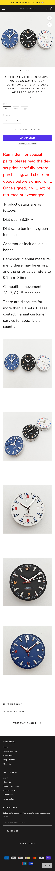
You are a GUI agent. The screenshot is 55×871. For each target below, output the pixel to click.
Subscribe (13, 831)
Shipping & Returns (14, 712)
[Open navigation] (3, 9)
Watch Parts (8, 755)
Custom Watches (10, 751)
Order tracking (8, 795)
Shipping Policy (12, 704)
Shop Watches (9, 760)
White (6, 109)
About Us (7, 764)
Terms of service (9, 790)
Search (5, 778)
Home (5, 747)
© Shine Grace (27, 844)
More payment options (28, 143)
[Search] (47, 9)
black (25, 109)
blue (16, 109)
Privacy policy (8, 799)
